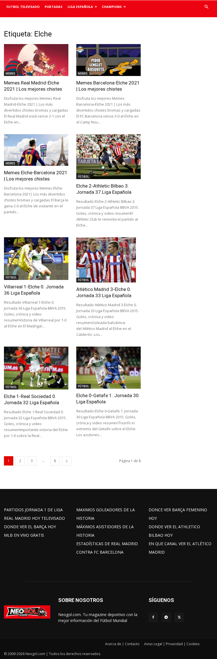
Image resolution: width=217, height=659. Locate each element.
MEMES (10, 73)
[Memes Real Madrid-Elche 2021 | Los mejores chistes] (36, 60)
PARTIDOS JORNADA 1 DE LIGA (33, 509)
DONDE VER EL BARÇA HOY (30, 526)
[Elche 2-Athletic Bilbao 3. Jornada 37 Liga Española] (108, 156)
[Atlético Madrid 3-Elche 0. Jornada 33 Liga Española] (108, 259)
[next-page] (66, 461)
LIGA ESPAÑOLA (80, 7)
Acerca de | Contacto (122, 643)
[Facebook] (153, 617)
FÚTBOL (83, 177)
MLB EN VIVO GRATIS (24, 535)
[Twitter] (179, 617)
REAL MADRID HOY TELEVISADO (34, 518)
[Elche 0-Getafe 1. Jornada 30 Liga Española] (108, 368)
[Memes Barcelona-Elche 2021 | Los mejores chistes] (108, 60)
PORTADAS (53, 7)
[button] (206, 7)
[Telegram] (166, 617)
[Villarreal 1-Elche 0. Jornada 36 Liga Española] (36, 258)
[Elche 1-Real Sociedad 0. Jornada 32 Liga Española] (36, 368)
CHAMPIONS (112, 7)
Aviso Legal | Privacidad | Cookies (171, 643)
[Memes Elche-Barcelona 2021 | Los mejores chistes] (36, 150)
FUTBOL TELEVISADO (23, 7)
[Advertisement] (183, 58)
